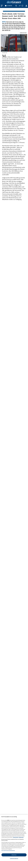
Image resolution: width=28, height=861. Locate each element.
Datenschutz (16, 837)
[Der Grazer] (14, 2)
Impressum (21, 837)
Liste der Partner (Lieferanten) (8, 850)
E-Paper (9, 5)
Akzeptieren (14, 854)
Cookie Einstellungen (14, 858)
